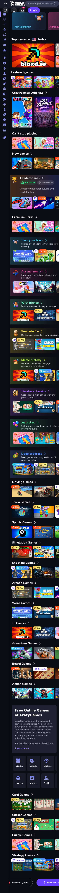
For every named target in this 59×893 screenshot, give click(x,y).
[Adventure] (4, 63)
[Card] (4, 78)
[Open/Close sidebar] (5, 3)
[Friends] (5, 10)
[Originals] (4, 39)
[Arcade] (4, 68)
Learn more (22, 748)
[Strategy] (4, 119)
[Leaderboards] (4, 50)
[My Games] (14, 10)
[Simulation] (4, 109)
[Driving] (4, 88)
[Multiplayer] (4, 45)
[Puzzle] (4, 99)
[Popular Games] (4, 29)
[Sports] (4, 114)
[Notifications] (22, 10)
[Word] (4, 130)
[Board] (4, 73)
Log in (34, 10)
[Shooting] (4, 104)
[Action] (4, 57)
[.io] (4, 94)
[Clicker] (4, 83)
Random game (19, 882)
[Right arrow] (52, 21)
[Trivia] (4, 125)
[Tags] (4, 137)
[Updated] (4, 34)
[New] (4, 24)
